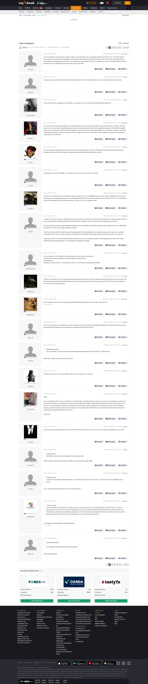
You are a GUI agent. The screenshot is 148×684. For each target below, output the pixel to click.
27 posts (124, 147)
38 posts (124, 216)
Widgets (97, 613)
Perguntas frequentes (121, 613)
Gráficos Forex (41, 623)
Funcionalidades (100, 615)
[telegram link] (129, 663)
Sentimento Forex (42, 626)
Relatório (123, 69)
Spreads (74, 12)
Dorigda (30, 442)
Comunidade (76, 8)
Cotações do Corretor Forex (84, 615)
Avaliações (93, 8)
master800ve (31, 516)
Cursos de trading (61, 649)
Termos (19, 662)
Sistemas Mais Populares (44, 617)
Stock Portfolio (99, 621)
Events (65, 680)
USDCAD (51, 682)
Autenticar (117, 3)
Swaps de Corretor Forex (83, 617)
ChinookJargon (30, 115)
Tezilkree (30, 386)
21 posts (124, 253)
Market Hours (65, 12)
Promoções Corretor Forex (83, 621)
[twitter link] (123, 663)
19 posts (124, 276)
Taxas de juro (21, 617)
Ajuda (116, 615)
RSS (96, 619)
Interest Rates (83, 12)
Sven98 (30, 185)
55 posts (124, 322)
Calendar (21, 12)
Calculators (30, 12)
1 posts (125, 100)
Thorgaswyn (30, 291)
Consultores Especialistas (63, 643)
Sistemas (66, 8)
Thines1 (30, 162)
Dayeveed (31, 465)
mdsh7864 (30, 409)
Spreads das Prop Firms (83, 635)
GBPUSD (51, 680)
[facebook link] (118, 663)
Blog (116, 623)
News (65, 682)
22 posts (124, 394)
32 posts (124, 345)
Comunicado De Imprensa (83, 623)
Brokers (102, 8)
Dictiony (25, 47)
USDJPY (37, 682)
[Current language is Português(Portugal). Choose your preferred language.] (108, 3)
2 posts (125, 77)
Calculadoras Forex (23, 636)
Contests (100, 12)
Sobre (116, 621)
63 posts (124, 473)
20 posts (124, 193)
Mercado (58, 8)
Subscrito (126, 43)
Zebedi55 (30, 92)
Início (20, 8)
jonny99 (30, 360)
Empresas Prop (112, 8)
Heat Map (56, 12)
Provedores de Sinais (62, 621)
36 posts (124, 123)
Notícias (85, 8)
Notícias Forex (21, 628)
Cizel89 (30, 489)
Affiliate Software (100, 623)
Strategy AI (49, 8)
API (96, 617)
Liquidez (19, 634)
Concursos (40, 621)
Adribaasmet (30, 314)
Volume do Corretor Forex (83, 619)
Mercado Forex (21, 621)
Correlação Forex (22, 626)
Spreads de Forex (81, 613)
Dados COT (20, 632)
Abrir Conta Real (37, 601)
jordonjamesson (30, 268)
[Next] (128, 47)
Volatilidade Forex (22, 623)
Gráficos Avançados (101, 626)
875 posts (124, 299)
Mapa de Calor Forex (23, 639)
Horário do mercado (23, 615)
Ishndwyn (30, 208)
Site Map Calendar (51, 662)
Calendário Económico (24, 613)
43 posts (124, 170)
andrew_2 (30, 138)
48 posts (124, 371)
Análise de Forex (22, 630)
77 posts (124, 426)
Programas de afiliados (63, 628)
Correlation (47, 12)
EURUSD (37, 680)
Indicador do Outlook (43, 628)
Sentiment (39, 12)
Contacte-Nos (119, 617)
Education (93, 12)
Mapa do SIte (38, 663)
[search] (130, 8)
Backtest (37, 8)
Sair (127, 3)
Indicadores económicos (24, 640)
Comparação (79, 641)
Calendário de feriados (24, 619)
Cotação (99, 69)
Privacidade (29, 662)
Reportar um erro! (120, 619)
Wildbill (30, 231)
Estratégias (40, 619)
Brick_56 (30, 337)
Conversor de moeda (23, 643)
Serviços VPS (60, 619)
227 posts (124, 54)
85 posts (124, 501)
